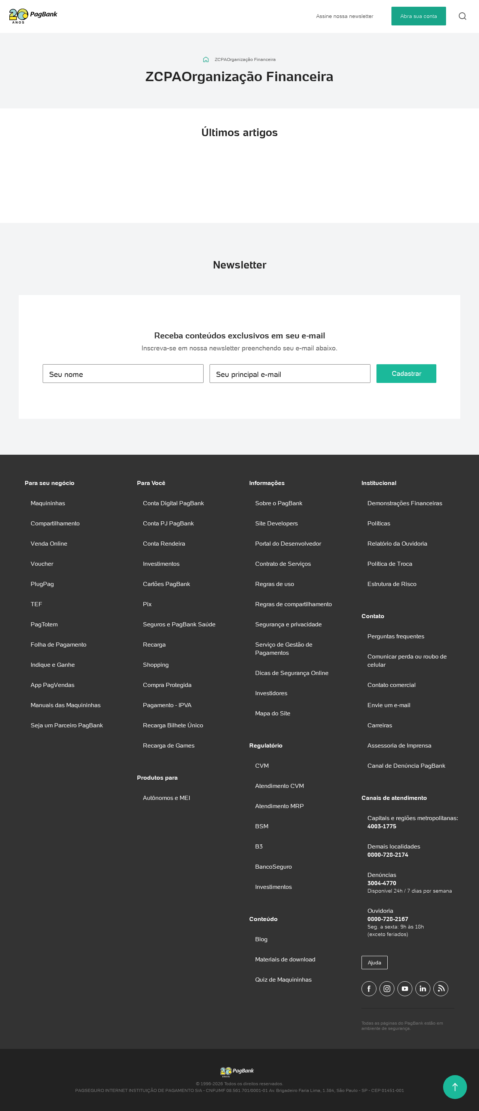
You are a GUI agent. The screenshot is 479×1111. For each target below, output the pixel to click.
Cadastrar (406, 373)
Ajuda (374, 962)
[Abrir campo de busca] (462, 16)
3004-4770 (381, 883)
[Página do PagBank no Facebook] (369, 989)
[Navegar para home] (206, 59)
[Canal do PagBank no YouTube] (405, 989)
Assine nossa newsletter (344, 16)
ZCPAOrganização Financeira (245, 59)
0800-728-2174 (387, 854)
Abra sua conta (418, 16)
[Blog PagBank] (441, 989)
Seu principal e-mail (248, 374)
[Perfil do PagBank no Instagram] (387, 989)
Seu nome (66, 374)
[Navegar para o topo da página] (455, 1087)
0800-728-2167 (387, 919)
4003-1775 (381, 826)
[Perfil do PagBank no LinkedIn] (423, 989)
